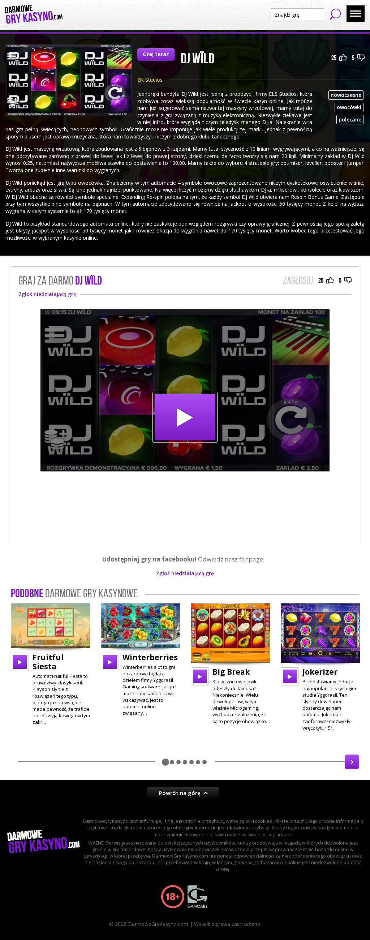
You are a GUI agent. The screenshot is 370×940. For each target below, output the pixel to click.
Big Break (231, 672)
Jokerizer (319, 672)
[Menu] (356, 13)
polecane (350, 119)
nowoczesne (346, 94)
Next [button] (352, 762)
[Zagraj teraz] (185, 390)
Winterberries (150, 657)
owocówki (349, 107)
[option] (50, 664)
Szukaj (335, 14)
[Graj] (20, 662)
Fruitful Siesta (48, 661)
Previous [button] (18, 762)
